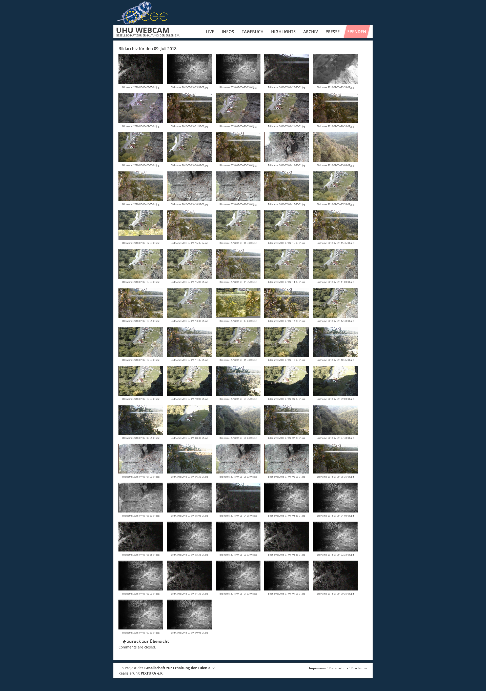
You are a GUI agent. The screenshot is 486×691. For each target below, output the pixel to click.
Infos (228, 31)
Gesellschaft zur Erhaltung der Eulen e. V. (180, 667)
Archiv (310, 31)
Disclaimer (359, 668)
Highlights (283, 31)
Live (210, 31)
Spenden (356, 31)
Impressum (317, 668)
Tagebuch (253, 31)
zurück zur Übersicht (147, 641)
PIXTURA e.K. (152, 673)
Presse (333, 31)
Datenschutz (338, 668)
